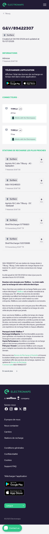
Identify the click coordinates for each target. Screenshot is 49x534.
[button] (45, 5)
